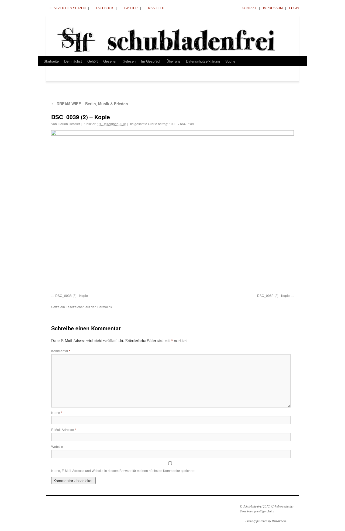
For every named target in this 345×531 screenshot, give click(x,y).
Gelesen (129, 61)
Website (57, 446)
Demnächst (73, 61)
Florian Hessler (69, 123)
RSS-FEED (156, 8)
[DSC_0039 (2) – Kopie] (172, 211)
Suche (230, 61)
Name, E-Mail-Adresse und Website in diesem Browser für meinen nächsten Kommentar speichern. (123, 470)
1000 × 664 (177, 123)
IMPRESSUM (273, 8)
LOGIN (294, 8)
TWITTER (131, 8)
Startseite (51, 61)
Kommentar (60, 350)
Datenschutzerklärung (203, 61)
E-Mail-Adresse (63, 429)
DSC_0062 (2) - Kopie (273, 295)
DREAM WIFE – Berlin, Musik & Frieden (89, 103)
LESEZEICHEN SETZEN (68, 8)
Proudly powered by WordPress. (266, 521)
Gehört (92, 61)
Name (56, 412)
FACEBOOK (104, 8)
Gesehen (110, 61)
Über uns (174, 61)
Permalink (104, 306)
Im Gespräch (151, 61)
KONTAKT (249, 8)
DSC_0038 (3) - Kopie (71, 295)
